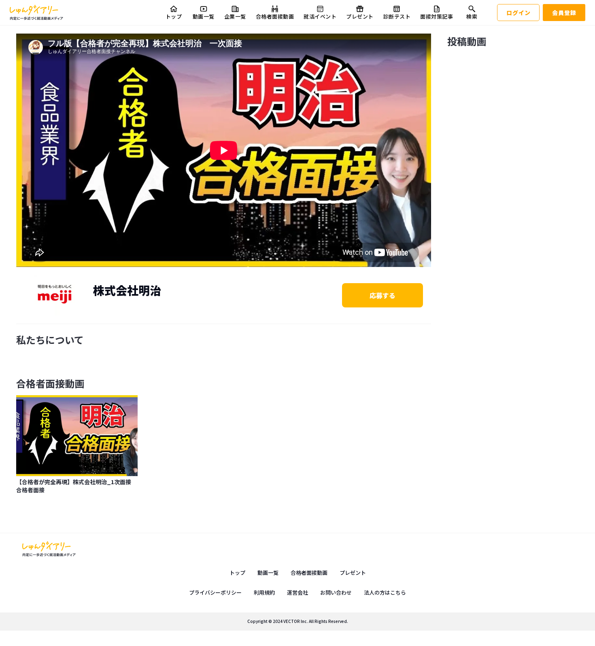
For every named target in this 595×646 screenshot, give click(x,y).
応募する (382, 295)
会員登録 (564, 12)
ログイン (518, 12)
